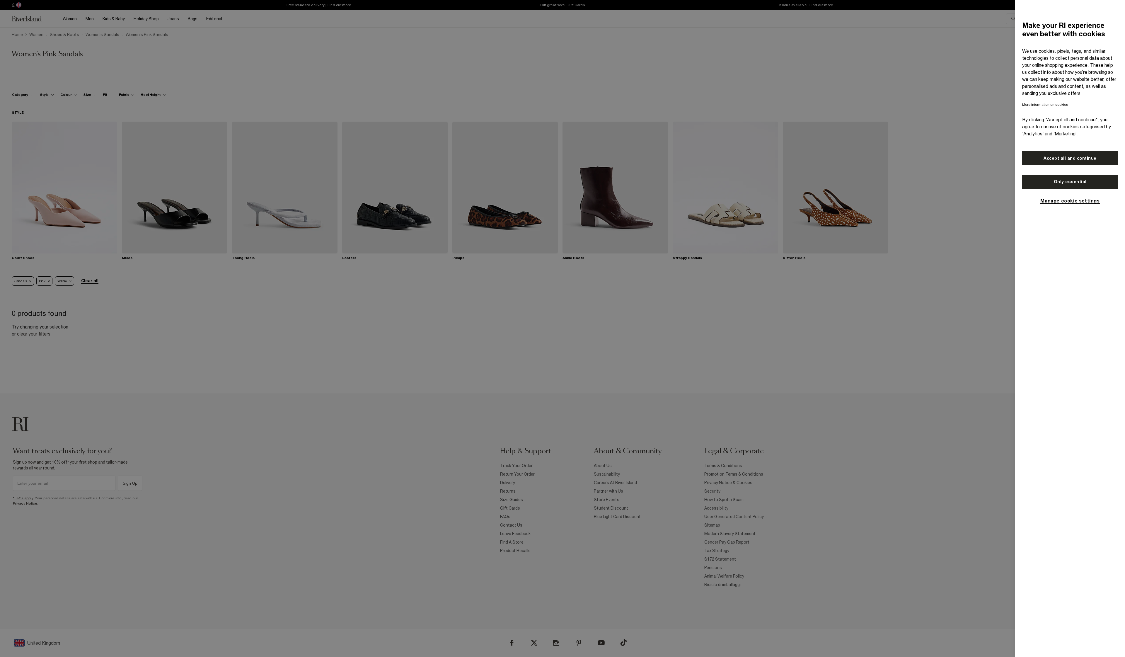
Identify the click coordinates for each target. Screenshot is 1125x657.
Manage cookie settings (1070, 200)
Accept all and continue (1070, 158)
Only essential (1070, 181)
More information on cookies (1045, 105)
